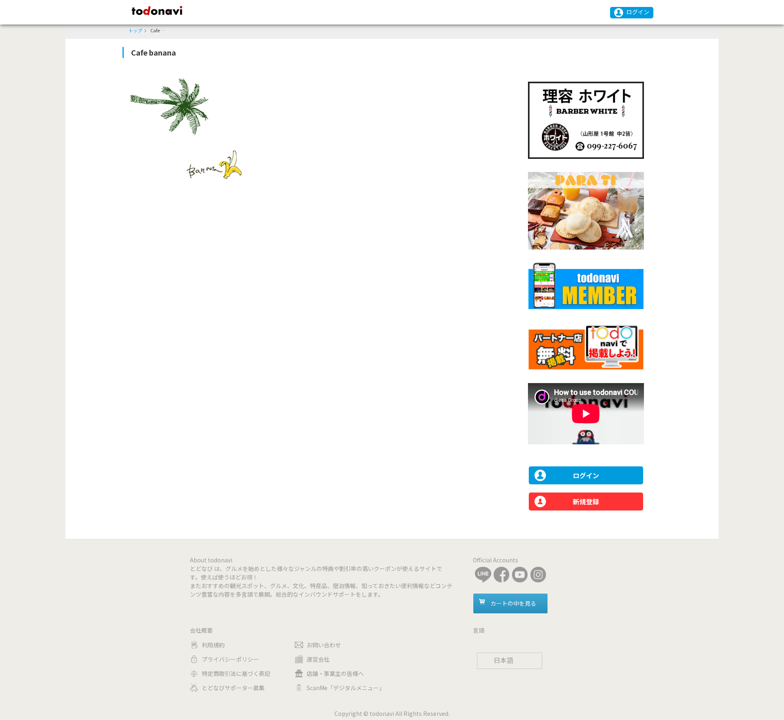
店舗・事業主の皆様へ (335, 673)
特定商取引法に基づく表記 (236, 673)
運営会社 (318, 659)
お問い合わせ (324, 645)
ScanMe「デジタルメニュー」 (346, 688)
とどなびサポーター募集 (233, 688)
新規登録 (586, 501)
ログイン (637, 12)
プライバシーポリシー (230, 659)
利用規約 (213, 645)
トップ (135, 30)
